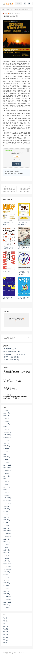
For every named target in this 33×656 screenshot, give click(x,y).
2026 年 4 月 (7, 421)
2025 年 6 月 (7, 448)
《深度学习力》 (7, 271)
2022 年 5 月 (7, 550)
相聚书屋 (9, 9)
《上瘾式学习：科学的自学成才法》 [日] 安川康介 (23, 273)
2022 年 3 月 (7, 555)
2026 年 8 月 (7, 410)
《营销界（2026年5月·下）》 (12, 357)
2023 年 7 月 (7, 511)
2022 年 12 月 (7, 531)
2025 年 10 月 (7, 437)
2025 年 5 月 (7, 451)
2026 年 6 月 (7, 416)
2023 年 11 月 (7, 500)
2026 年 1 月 (7, 429)
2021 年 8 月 (7, 574)
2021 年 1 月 (7, 594)
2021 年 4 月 (7, 585)
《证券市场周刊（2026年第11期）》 (14, 354)
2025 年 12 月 (7, 432)
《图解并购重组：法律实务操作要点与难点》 (9, 190)
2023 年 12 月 (7, 498)
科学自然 (5, 640)
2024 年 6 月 (7, 481)
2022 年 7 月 (7, 544)
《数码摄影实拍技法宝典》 (16, 173)
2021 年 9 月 (7, 572)
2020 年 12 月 (7, 596)
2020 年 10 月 (7, 602)
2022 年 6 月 (7, 547)
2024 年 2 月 (7, 492)
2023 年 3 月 (7, 522)
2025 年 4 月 (7, 454)
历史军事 (5, 626)
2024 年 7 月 (7, 479)
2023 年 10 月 (7, 503)
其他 (4, 623)
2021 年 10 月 (7, 569)
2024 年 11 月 (7, 468)
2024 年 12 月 (7, 465)
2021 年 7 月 (7, 577)
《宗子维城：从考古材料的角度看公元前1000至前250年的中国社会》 (15, 397)
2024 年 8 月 (7, 476)
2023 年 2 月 (7, 525)
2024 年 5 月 (7, 484)
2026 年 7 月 (7, 413)
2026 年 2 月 (7, 426)
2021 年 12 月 (7, 563)
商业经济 (5, 629)
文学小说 (5, 634)
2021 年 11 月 (7, 566)
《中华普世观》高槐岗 (9, 349)
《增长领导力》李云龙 (9, 389)
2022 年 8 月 (7, 542)
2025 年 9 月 (7, 440)
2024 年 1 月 (7, 495)
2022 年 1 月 (7, 561)
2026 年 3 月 (7, 424)
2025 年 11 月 (7, 435)
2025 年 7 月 (7, 446)
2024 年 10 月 (7, 470)
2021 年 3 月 (7, 588)
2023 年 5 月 (7, 517)
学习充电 (15, 9)
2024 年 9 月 (7, 473)
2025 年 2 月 (7, 459)
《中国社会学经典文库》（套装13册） (24, 190)
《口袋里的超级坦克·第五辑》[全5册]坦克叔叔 (16, 372)
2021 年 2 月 (7, 591)
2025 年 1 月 (7, 462)
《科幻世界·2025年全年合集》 (12, 381)
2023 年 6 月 (7, 514)
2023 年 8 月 (7, 509)
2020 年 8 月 (7, 605)
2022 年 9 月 (7, 539)
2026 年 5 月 (7, 418)
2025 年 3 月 (7, 457)
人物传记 (5, 621)
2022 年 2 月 (7, 558)
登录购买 (17, 164)
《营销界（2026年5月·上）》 (12, 360)
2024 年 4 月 (7, 487)
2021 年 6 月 (7, 580)
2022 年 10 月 (7, 536)
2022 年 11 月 (7, 533)
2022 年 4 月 (7, 553)
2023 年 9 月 (7, 506)
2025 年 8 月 (7, 443)
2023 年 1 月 (7, 528)
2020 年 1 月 (7, 607)
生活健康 (5, 637)
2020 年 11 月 (7, 599)
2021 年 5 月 (7, 583)
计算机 (5, 642)
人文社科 (5, 618)
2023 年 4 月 (7, 520)
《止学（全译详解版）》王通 (12, 351)
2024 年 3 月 (7, 489)
